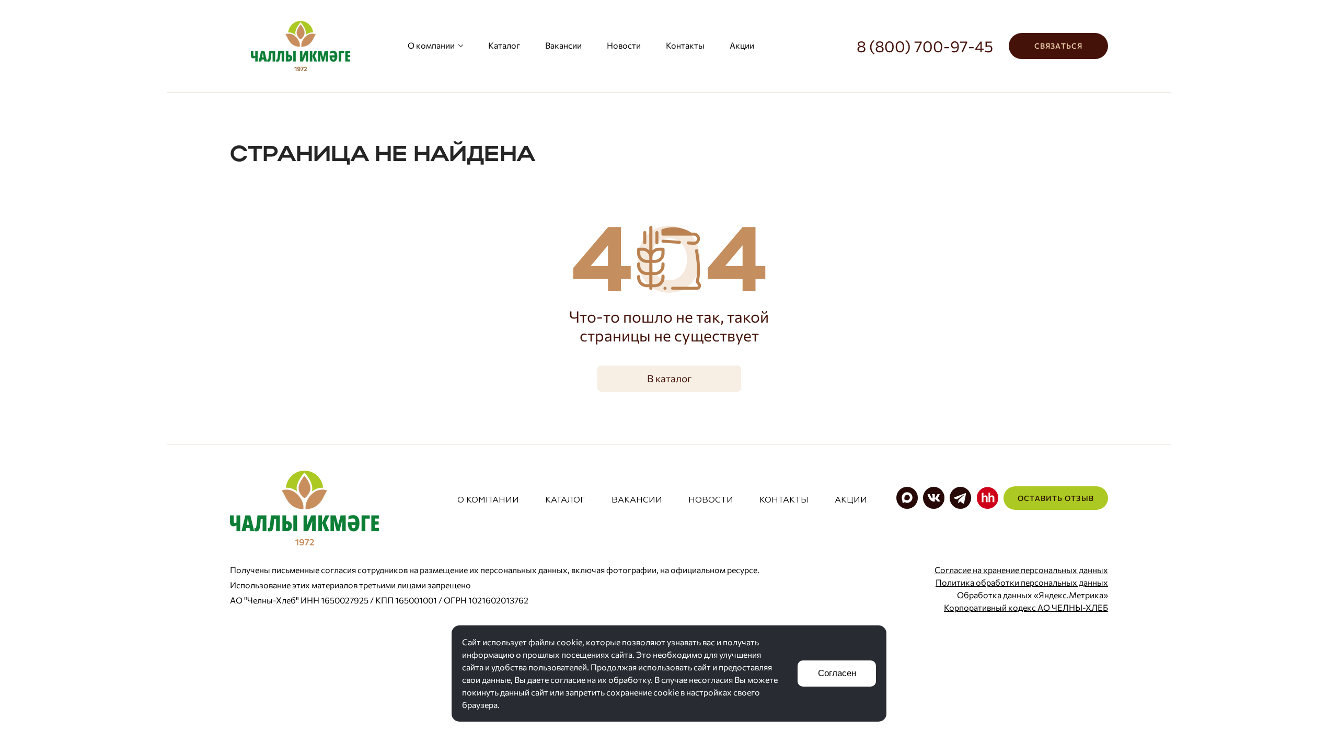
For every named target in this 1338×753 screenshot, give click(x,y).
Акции (742, 45)
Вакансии (563, 45)
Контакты (685, 45)
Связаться (1058, 45)
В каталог (669, 378)
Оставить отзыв (1056, 498)
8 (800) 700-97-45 (925, 45)
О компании (431, 45)
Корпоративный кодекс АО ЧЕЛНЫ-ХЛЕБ (1026, 607)
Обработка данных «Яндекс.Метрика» (1032, 595)
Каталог (504, 45)
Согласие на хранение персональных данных (1021, 570)
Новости (624, 45)
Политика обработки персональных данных (1022, 582)
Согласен (837, 673)
